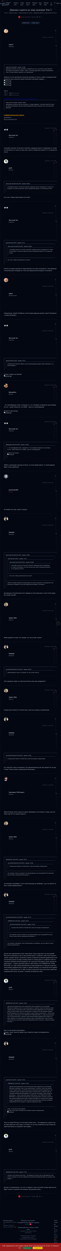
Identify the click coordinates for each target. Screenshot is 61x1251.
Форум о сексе (16, 3)
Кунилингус (7, 117)
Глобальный (22, 3)
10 (37, 17)
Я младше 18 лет (37, 1248)
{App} (51, 3)
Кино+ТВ (40, 3)
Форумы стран (46, 3)
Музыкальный (34, 3)
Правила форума (25, 1235)
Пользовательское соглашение (28, 1239)
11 (39, 17)
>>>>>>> (16, 93)
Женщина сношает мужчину (28, 99)
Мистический (28, 3)
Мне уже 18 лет (27, 1248)
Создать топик (25, 22)
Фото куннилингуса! (10, 119)
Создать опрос (35, 22)
